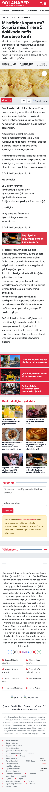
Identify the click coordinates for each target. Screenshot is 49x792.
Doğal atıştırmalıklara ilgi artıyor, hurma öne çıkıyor (35, 421)
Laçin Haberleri (11, 763)
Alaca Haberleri (11, 741)
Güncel (22, 756)
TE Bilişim (43, 763)
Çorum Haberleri (12, 748)
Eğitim (30, 753)
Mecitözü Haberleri (12, 766)
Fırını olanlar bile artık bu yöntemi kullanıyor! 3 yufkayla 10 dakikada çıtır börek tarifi (36, 445)
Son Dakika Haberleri (13, 688)
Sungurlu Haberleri (12, 781)
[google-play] (31, 697)
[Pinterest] (20, 652)
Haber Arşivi (34, 688)
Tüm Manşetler (35, 678)
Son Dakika (18, 10)
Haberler (6, 18)
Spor (21, 779)
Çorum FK (40, 706)
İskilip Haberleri (11, 758)
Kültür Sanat (30, 761)
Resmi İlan (17, 709)
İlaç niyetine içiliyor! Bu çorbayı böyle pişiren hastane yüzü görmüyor (35, 470)
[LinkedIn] (29, 652)
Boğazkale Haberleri (13, 746)
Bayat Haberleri (11, 743)
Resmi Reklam (30, 709)
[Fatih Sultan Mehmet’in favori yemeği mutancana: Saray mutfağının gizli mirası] (12, 434)
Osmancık (32, 10)
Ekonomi (8, 756)
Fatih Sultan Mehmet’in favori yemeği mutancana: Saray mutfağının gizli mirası (12, 445)
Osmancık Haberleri (13, 773)
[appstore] (16, 697)
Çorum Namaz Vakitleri (10, 670)
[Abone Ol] (40, 100)
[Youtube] (34, 652)
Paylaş (8, 100)
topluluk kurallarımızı (27, 519)
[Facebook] (10, 652)
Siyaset (8, 779)
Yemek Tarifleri (22, 18)
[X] (15, 652)
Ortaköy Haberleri (12, 771)
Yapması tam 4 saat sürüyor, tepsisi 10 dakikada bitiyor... (10, 470)
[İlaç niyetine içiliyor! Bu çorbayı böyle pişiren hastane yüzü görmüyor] (36, 459)
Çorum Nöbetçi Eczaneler (10, 661)
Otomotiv (32, 773)
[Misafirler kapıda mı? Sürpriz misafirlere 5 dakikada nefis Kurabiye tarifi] (24, 83)
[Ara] (41, 3)
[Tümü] (45, 549)
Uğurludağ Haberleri (13, 784)
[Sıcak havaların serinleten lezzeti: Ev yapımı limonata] (12, 411)
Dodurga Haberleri (13, 753)
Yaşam (32, 784)
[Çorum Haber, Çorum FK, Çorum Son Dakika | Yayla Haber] (15, 4)
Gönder (8, 510)
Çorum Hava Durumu (33, 661)
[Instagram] (24, 652)
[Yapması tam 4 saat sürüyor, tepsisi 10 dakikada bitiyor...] (12, 459)
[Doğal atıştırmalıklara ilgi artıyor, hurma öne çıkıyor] (36, 411)
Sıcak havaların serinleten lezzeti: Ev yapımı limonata (11, 421)
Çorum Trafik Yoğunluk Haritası (33, 670)
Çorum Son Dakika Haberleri (16, 751)
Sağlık (23, 776)
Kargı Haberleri (11, 761)
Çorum (5, 10)
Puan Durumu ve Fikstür (10, 680)
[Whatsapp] (39, 652)
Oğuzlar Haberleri (12, 768)
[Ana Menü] (45, 3)
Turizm (30, 781)
